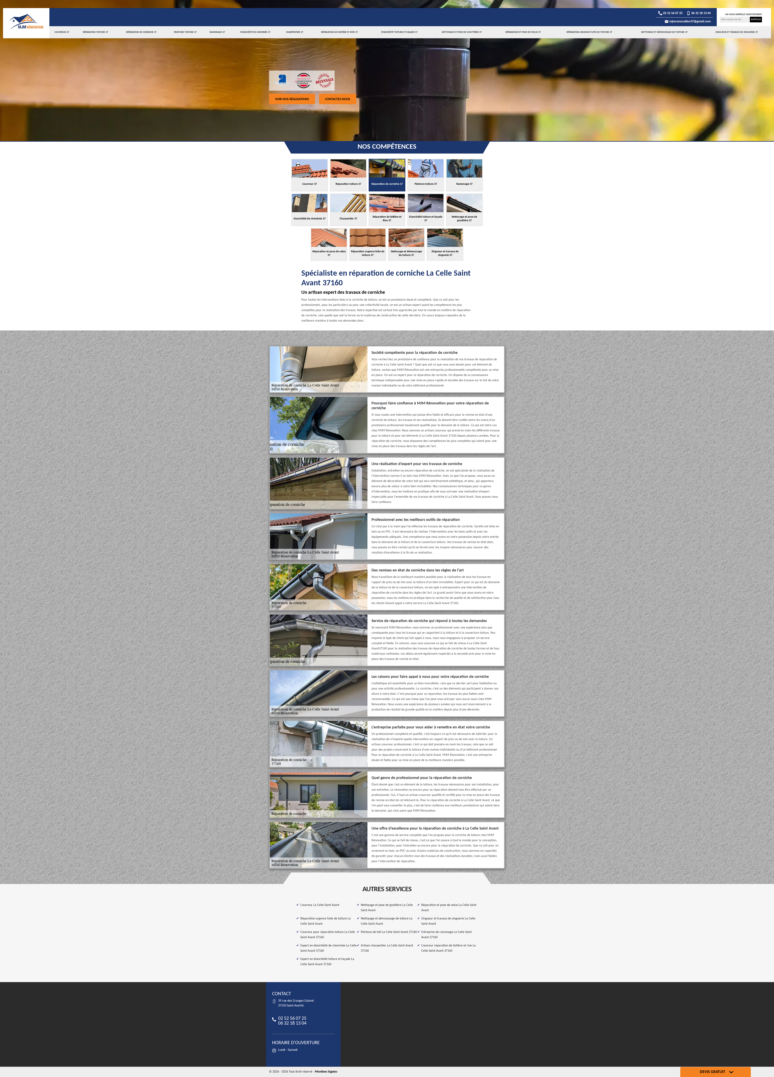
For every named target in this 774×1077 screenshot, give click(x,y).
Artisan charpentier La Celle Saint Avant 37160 (387, 948)
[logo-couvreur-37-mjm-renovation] (26, 21)
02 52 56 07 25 (672, 13)
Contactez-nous (337, 99)
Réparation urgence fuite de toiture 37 (589, 32)
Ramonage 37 (217, 32)
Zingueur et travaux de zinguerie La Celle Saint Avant (448, 921)
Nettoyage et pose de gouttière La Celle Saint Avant (387, 908)
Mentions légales (326, 1071)
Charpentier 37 (294, 32)
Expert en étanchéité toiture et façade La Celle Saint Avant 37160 (327, 962)
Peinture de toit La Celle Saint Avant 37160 (389, 932)
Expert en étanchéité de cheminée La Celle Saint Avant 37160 (328, 948)
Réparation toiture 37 (95, 32)
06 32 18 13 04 (701, 13)
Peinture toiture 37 (185, 32)
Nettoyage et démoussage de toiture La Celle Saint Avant (386, 921)
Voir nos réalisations (292, 99)
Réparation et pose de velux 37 (523, 32)
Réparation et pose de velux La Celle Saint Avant (448, 908)
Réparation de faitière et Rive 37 (339, 32)
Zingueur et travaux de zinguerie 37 (737, 32)
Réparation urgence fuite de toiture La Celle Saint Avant (325, 921)
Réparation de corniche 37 (141, 32)
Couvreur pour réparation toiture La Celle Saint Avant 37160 (327, 935)
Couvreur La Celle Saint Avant (319, 905)
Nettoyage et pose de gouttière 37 (462, 32)
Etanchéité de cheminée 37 (255, 32)
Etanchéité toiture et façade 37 (399, 32)
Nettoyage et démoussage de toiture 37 (664, 32)
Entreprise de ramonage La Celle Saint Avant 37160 (446, 935)
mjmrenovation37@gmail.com (690, 21)
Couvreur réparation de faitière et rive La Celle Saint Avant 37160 (448, 948)
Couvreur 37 (62, 32)
